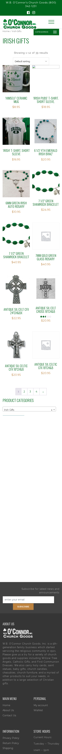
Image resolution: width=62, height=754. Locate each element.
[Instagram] (33, 12)
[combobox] (29, 409)
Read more (16, 70)
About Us (8, 710)
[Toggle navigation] (51, 22)
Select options (47, 70)
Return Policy (11, 743)
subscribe (23, 606)
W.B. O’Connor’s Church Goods (27, 2)
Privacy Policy (11, 738)
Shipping (8, 748)
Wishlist (38, 710)
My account (41, 705)
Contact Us (9, 715)
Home (6, 31)
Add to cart (48, 122)
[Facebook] (28, 12)
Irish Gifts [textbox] (28, 410)
